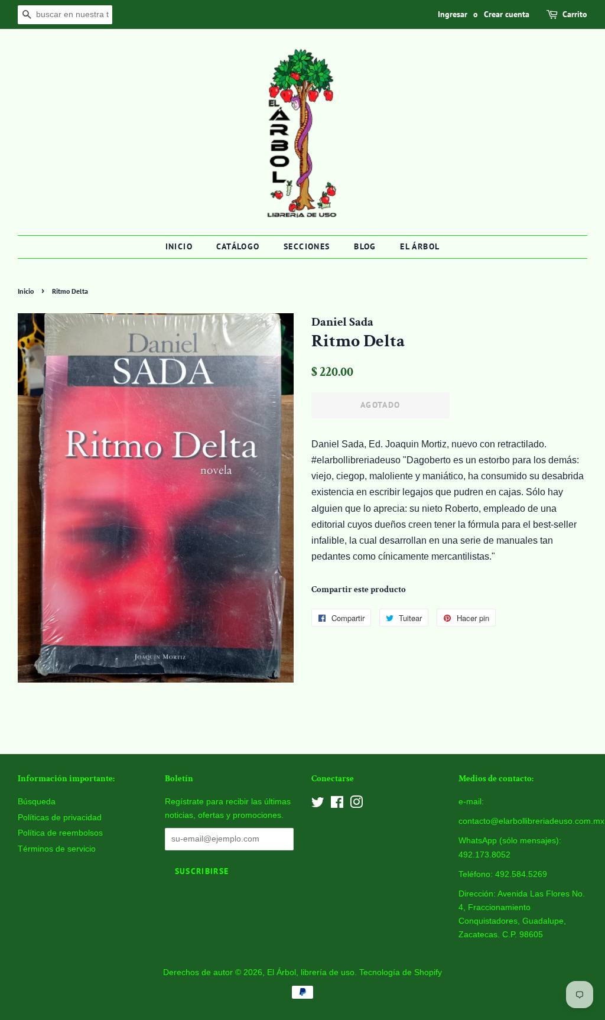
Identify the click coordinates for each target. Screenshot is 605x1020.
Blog (365, 246)
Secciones (307, 246)
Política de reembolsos (60, 833)
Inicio (179, 246)
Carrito (574, 14)
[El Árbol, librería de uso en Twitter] (317, 804)
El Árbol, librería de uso (310, 972)
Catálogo (237, 246)
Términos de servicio (57, 848)
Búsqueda (37, 801)
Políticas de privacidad (60, 817)
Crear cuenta (506, 14)
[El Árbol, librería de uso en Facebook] (337, 804)
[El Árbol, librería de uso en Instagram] (356, 804)
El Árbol (420, 246)
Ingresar (452, 14)
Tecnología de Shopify (400, 972)
